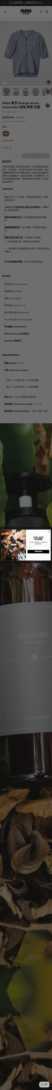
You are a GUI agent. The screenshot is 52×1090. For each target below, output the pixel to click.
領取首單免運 (38, 551)
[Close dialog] (49, 531)
